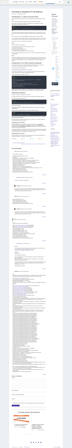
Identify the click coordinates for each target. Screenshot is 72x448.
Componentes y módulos (54, 104)
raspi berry (19, 177)
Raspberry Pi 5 (52, 115)
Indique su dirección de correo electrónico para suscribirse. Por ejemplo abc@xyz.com (55, 38)
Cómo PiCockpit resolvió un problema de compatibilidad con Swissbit (54, 133)
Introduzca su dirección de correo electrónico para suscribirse (55, 31)
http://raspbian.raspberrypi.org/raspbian (22, 226)
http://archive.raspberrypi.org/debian (21, 227)
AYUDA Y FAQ (21, 1)
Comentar (13, 377)
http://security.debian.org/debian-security (20, 285)
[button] (45, 27)
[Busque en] (59, 2)
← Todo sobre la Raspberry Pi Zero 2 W (18, 142)
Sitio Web (13, 398)
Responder (44, 174)
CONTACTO (35, 1)
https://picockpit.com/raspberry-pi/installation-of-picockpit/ (24, 250)
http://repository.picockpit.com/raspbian (22, 225)
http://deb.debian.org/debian (18, 286)
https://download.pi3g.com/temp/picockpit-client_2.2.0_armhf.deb (22, 69)
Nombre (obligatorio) (15, 390)
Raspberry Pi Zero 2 (53, 121)
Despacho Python (53, 114)
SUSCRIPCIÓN (55, 84)
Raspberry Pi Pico (53, 118)
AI (50, 102)
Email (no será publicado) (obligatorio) (18, 394)
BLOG (26, 1)
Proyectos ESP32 (53, 105)
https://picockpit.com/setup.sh (33, 107)
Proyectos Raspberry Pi (54, 120)
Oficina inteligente (53, 124)
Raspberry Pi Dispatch (54, 117)
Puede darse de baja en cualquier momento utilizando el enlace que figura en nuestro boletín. (55, 53)
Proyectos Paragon (53, 108)
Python (51, 112)
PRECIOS (30, 1)
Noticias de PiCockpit (53, 111)
